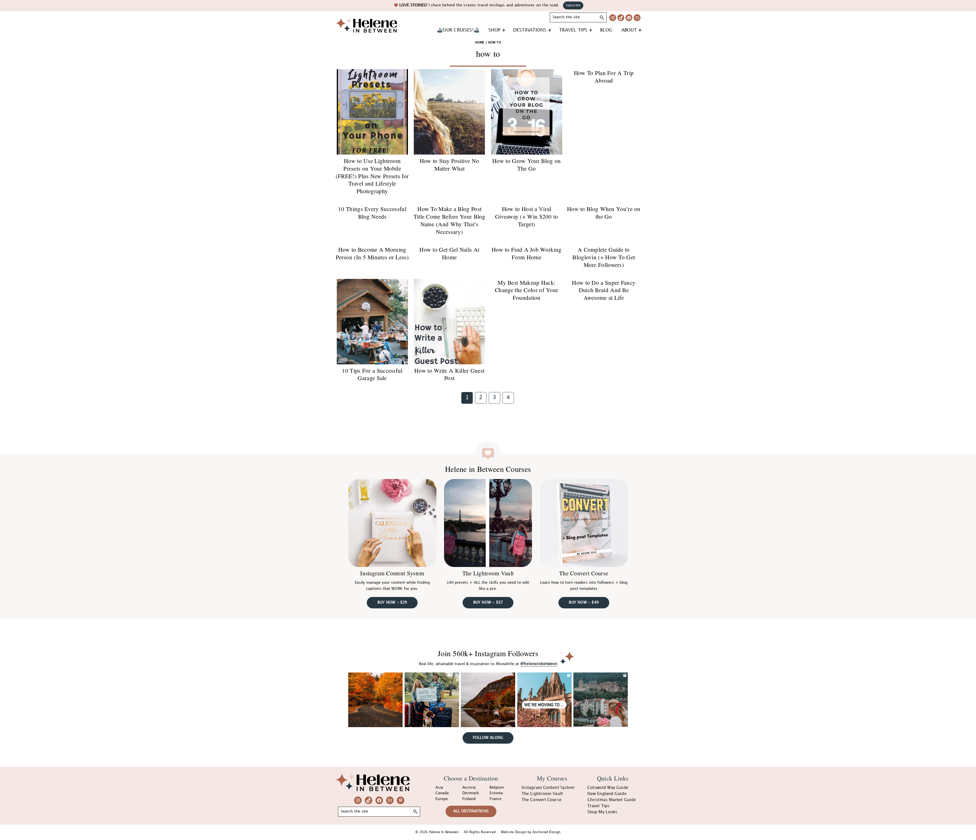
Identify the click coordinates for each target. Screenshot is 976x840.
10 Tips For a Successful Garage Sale (372, 374)
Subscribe (573, 5)
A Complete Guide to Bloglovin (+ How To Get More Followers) (603, 257)
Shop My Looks (602, 812)
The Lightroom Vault (488, 573)
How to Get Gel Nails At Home (449, 253)
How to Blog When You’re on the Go (603, 212)
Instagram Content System (392, 573)
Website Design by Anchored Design (531, 832)
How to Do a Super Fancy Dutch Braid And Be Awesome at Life (603, 290)
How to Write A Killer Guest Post (449, 374)
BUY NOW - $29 (392, 602)
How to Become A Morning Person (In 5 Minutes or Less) (372, 253)
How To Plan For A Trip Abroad (604, 76)
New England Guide (607, 794)
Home (479, 42)
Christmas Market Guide (611, 800)
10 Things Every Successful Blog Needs (372, 212)
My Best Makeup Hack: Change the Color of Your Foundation (526, 290)
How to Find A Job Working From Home (527, 253)
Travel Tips (598, 806)
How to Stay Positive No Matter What (449, 164)
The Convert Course (583, 573)
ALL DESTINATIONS (471, 811)
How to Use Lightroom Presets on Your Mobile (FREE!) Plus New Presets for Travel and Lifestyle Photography (372, 176)
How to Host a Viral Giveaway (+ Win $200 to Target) (526, 216)
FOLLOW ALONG (488, 738)
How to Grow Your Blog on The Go (526, 164)
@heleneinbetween (538, 664)
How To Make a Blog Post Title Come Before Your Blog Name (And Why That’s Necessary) (449, 220)
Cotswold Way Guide (607, 788)
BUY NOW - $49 (584, 602)
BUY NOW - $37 (488, 602)
